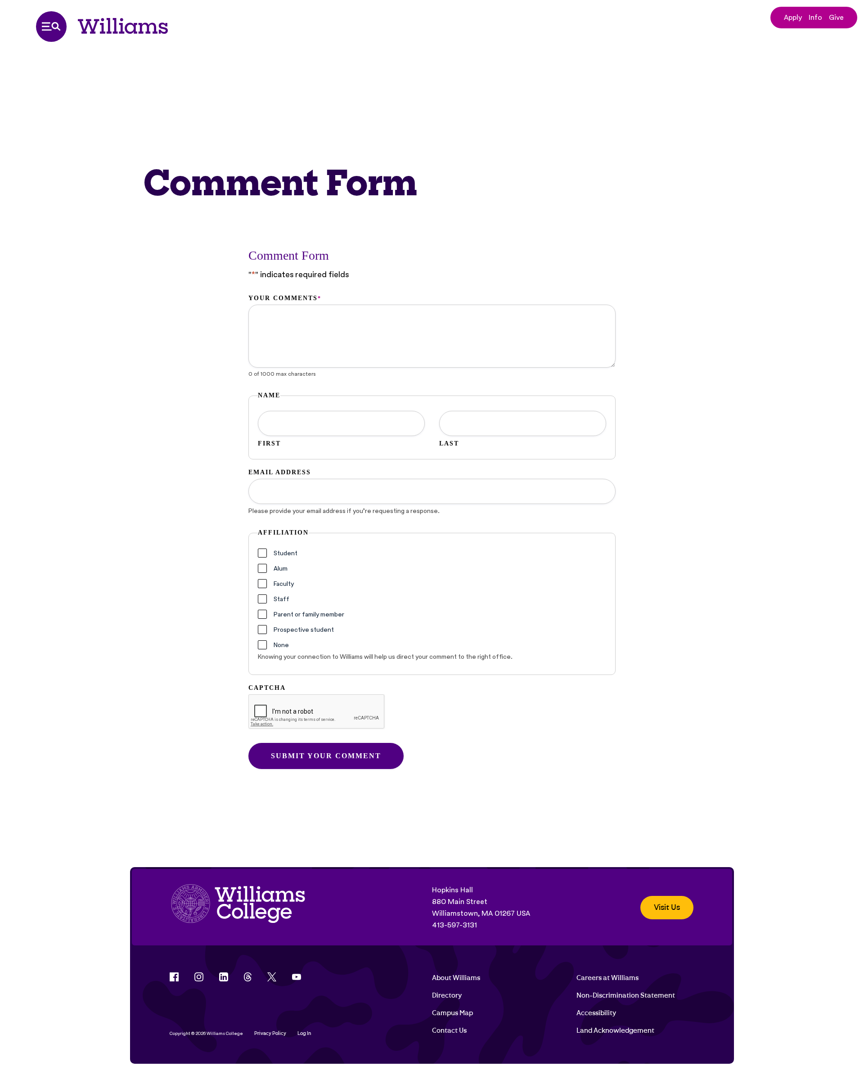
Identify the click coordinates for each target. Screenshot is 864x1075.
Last (449, 443)
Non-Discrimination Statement (625, 995)
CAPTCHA (267, 687)
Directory (447, 995)
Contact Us (449, 1030)
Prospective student (304, 629)
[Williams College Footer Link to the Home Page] (238, 907)
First (269, 443)
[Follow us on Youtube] (296, 976)
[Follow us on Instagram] (198, 976)
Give (836, 17)
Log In (304, 1033)
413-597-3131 (454, 925)
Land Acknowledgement (615, 1030)
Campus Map (452, 1013)
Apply (793, 17)
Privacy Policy (270, 1033)
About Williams (456, 978)
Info (815, 17)
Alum (281, 568)
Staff (281, 598)
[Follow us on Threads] (248, 976)
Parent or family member (309, 614)
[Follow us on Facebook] (174, 976)
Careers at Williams (607, 978)
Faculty (284, 583)
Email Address (279, 472)
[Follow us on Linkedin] (223, 976)
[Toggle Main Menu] (51, 26)
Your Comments (284, 298)
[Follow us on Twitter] (271, 976)
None (281, 644)
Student (285, 553)
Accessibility (596, 1013)
